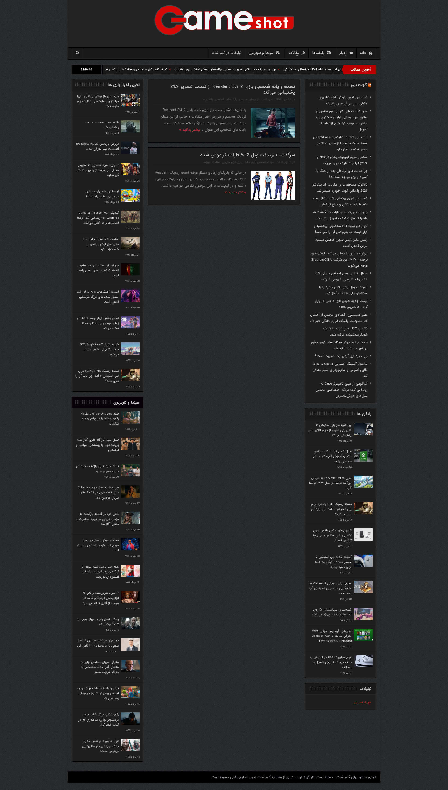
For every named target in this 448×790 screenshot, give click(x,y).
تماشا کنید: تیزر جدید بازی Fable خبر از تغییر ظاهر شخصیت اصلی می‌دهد (153, 69)
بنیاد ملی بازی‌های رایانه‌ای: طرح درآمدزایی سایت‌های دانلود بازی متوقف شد (98, 101)
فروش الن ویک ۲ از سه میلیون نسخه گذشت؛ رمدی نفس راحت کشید (98, 270)
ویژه (207, 162)
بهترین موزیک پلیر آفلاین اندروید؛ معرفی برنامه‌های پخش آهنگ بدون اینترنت (260, 69)
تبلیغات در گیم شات (226, 53)
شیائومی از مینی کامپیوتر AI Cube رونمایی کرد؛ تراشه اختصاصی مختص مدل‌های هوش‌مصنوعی (342, 389)
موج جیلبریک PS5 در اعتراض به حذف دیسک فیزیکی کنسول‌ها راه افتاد (331, 662)
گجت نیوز (359, 85)
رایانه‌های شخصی (226, 99)
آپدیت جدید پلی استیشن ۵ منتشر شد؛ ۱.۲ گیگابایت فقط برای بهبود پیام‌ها (333, 562)
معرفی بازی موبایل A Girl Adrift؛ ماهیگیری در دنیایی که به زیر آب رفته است (330, 588)
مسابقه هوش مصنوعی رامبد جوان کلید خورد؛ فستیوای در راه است (98, 545)
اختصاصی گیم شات (256, 162)
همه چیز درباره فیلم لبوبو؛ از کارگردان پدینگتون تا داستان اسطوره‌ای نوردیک (100, 572)
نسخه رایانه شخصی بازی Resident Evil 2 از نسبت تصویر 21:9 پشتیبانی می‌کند (232, 89)
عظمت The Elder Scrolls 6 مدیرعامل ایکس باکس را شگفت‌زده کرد (101, 244)
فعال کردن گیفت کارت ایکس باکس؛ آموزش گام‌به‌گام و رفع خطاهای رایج (332, 456)
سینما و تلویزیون (261, 53)
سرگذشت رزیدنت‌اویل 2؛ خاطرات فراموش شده (247, 155)
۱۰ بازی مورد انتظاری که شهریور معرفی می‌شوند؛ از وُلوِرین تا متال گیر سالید (97, 170)
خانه (363, 53)
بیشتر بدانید (191, 129)
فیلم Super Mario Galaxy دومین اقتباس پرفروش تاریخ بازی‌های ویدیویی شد (97, 693)
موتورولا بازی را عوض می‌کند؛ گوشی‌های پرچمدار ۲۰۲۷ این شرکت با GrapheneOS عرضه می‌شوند (339, 259)
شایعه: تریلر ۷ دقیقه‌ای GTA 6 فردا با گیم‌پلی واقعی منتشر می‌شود (99, 349)
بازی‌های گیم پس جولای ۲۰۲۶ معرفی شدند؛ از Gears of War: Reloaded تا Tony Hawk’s (332, 636)
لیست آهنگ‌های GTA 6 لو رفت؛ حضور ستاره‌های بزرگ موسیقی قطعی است (97, 297)
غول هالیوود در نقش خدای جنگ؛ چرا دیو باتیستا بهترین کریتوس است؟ (100, 746)
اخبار (343, 53)
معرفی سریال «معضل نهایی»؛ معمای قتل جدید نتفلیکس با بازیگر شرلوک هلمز (100, 667)
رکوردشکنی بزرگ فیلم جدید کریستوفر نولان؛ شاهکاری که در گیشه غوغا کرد (98, 719)
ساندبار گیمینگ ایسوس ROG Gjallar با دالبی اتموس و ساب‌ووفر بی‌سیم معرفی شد (340, 370)
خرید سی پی (362, 702)
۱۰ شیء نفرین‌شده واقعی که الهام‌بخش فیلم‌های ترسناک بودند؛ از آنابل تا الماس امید (100, 598)
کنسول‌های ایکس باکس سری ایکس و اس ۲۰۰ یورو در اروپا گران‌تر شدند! (332, 535)
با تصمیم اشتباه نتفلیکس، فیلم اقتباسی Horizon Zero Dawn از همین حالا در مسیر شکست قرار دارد (340, 143)
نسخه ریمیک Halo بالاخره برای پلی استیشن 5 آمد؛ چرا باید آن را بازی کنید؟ (97, 376)
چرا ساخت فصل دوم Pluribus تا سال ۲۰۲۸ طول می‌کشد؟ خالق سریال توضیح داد (98, 492)
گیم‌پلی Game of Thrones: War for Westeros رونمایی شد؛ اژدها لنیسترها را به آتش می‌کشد (98, 218)
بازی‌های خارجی (249, 99)
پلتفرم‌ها (318, 53)
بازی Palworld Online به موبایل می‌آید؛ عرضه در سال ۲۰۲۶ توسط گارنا (330, 483)
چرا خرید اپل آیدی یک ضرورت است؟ (341, 356)
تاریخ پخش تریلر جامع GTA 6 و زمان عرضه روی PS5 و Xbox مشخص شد (98, 323)
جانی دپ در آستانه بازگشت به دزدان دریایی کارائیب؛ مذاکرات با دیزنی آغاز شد (97, 519)
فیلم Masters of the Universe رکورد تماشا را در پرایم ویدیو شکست (100, 418)
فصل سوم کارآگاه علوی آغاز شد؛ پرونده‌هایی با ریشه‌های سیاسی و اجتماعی (97, 445)
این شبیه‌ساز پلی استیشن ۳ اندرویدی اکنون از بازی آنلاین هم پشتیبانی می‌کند (330, 430)
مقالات (294, 53)
